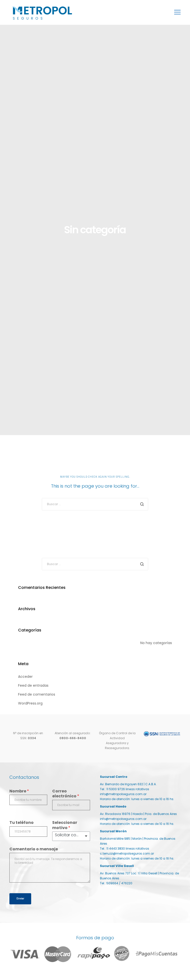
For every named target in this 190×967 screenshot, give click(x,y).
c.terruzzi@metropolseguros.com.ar (127, 853)
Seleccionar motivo (64, 825)
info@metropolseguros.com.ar (123, 794)
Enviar (20, 898)
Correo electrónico (65, 794)
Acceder (25, 676)
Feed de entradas (33, 685)
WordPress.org (30, 703)
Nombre (19, 791)
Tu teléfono (21, 822)
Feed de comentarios (36, 694)
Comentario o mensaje (33, 849)
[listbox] (71, 836)
